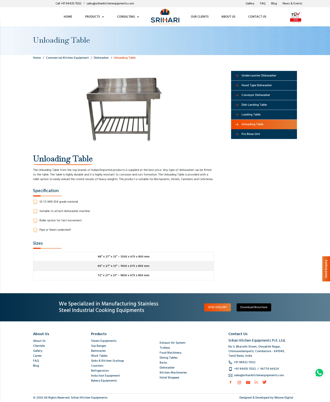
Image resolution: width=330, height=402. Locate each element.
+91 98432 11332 (245, 362)
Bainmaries (98, 350)
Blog (274, 3)
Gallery (250, 3)
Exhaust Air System (172, 342)
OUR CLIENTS (200, 16)
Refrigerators (100, 370)
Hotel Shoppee (169, 377)
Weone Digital (283, 397)
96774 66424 (269, 369)
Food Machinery (170, 352)
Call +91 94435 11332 (69, 3)
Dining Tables (168, 357)
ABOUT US (228, 16)
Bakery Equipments (104, 380)
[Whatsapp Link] (319, 373)
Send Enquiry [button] (326, 269)
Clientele (39, 346)
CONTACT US (257, 16)
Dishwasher (167, 367)
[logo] (165, 16)
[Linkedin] (256, 382)
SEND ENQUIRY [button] (217, 307)
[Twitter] (264, 382)
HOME (68, 16)
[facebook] (230, 382)
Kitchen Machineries (173, 372)
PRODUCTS (93, 16)
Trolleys (165, 347)
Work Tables (99, 355)
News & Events (292, 3)
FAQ (262, 3)
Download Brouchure (253, 307)
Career (37, 355)
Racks (163, 362)
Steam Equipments (103, 341)
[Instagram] (239, 382)
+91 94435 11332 (245, 369)
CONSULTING (126, 16)
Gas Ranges (98, 346)
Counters (97, 365)
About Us (39, 341)
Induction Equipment (105, 375)
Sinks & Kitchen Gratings (107, 360)
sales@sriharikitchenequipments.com (110, 3)
